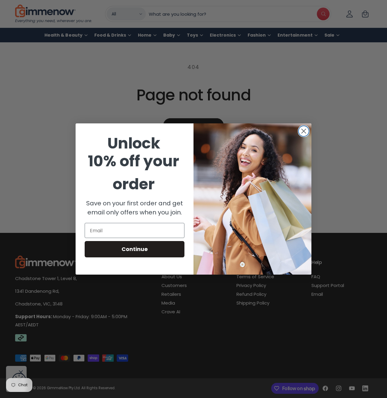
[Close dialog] (303, 131)
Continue (135, 249)
